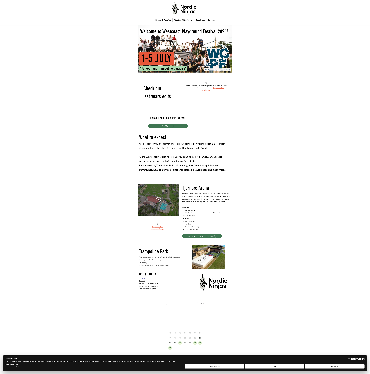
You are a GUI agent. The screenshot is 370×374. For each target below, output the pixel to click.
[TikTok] (155, 274)
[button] (142, 281)
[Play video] (158, 199)
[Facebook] (145, 274)
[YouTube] (150, 274)
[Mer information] (157, 224)
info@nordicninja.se (149, 289)
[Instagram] (141, 274)
